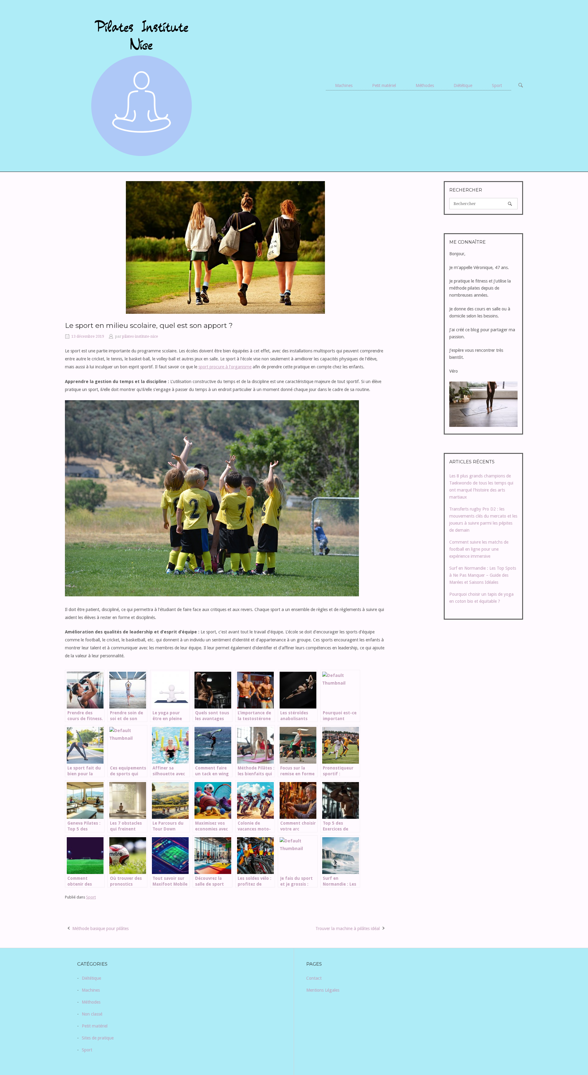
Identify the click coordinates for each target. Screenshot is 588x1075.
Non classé (92, 1014)
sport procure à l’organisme (224, 366)
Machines (343, 85)
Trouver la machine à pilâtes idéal (347, 928)
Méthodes (425, 85)
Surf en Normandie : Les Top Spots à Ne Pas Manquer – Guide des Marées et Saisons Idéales (482, 575)
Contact (314, 978)
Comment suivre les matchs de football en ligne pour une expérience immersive (478, 549)
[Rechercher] (510, 203)
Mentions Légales (322, 990)
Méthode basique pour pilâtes (100, 928)
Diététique (463, 85)
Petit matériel (384, 85)
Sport (497, 85)
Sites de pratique (98, 1037)
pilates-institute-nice (140, 336)
